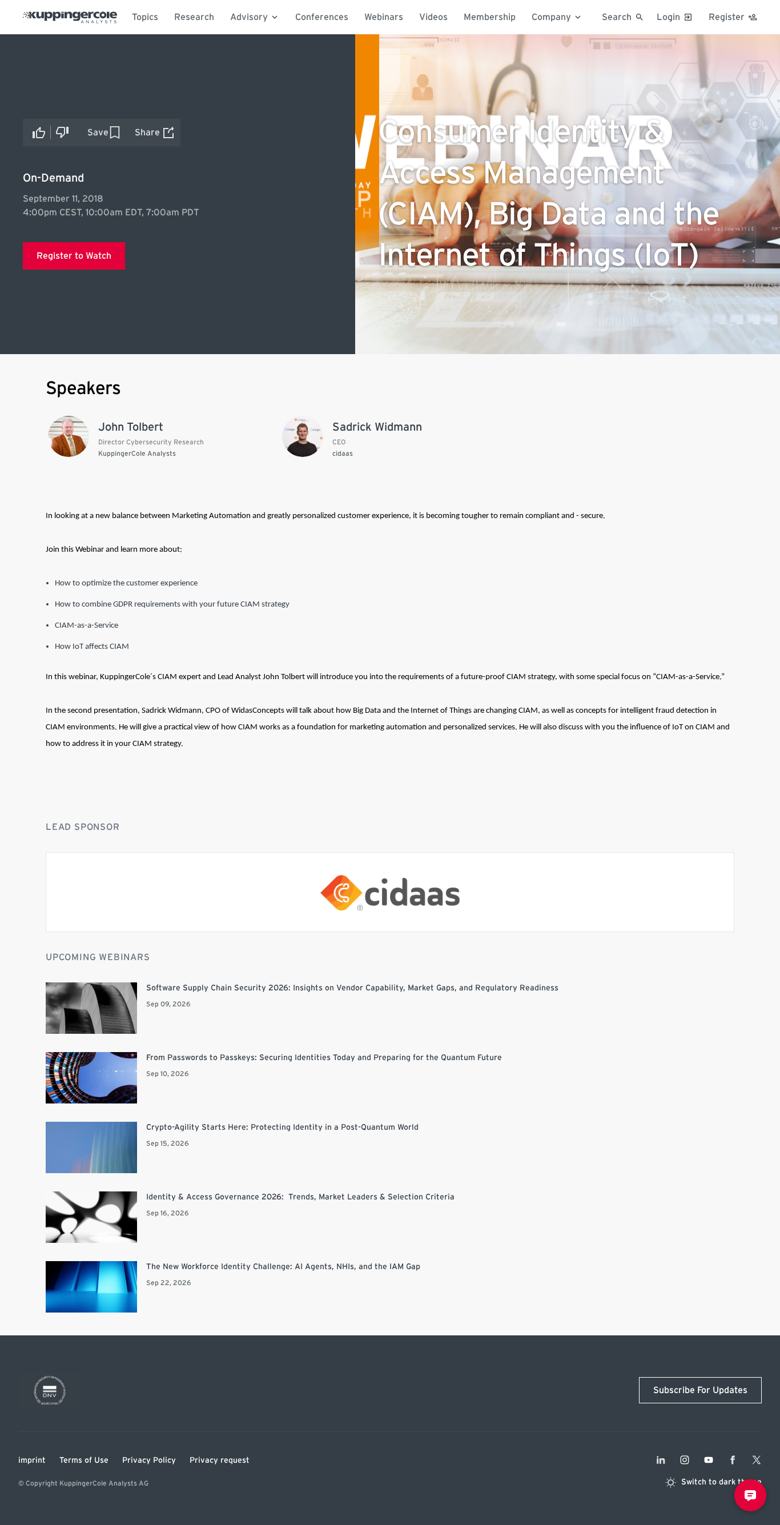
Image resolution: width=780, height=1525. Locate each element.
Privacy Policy (149, 1460)
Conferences (321, 17)
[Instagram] (685, 1460)
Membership (490, 17)
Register (727, 17)
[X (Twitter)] (756, 1460)
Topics (145, 17)
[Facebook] (732, 1460)
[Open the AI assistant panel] (750, 1495)
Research (194, 17)
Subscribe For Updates (700, 1390)
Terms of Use (83, 1460)
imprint (32, 1460)
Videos (433, 17)
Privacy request (220, 1460)
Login (668, 17)
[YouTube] (708, 1460)
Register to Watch (74, 255)
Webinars (383, 17)
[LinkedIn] (661, 1460)
